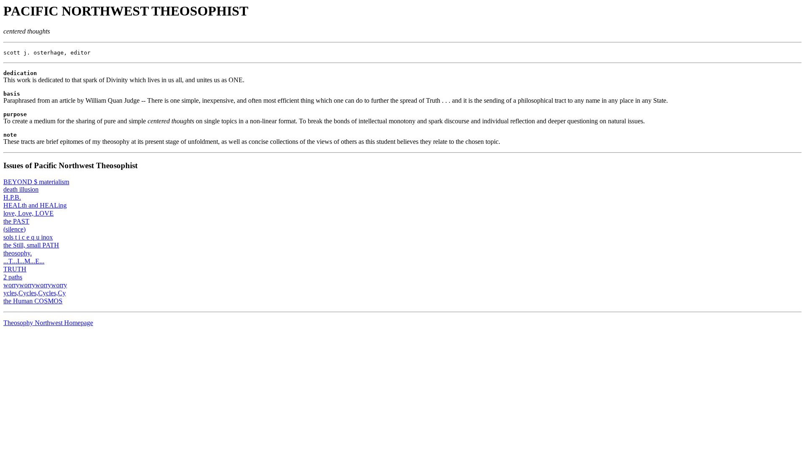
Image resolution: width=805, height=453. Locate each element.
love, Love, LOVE (28, 213)
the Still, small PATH (31, 245)
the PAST (16, 221)
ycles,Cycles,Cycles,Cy (34, 293)
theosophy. (17, 253)
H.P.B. (12, 197)
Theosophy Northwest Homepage (48, 322)
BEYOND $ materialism (36, 181)
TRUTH (14, 269)
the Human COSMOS (32, 301)
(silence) (14, 229)
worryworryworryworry (35, 285)
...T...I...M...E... (23, 261)
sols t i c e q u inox (28, 237)
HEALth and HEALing (35, 205)
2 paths (12, 277)
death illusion (21, 189)
